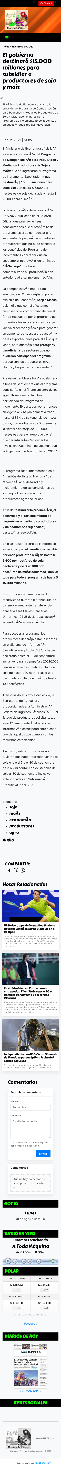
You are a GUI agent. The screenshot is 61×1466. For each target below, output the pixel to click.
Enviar (43, 1153)
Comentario (16, 1115)
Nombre (14, 1101)
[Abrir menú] (7, 37)
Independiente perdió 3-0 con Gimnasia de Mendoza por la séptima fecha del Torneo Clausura (30, 1058)
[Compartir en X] (16, 870)
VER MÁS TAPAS (30, 1391)
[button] (35, 3)
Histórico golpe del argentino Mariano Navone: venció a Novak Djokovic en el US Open (29, 929)
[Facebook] (57, 3)
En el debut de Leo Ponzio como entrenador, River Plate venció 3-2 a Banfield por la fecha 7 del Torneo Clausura (28, 993)
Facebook (30, 1323)
